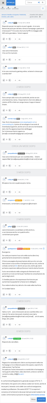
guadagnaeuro (12, 248)
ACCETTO (41, 399)
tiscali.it (21, 374)
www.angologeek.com (27, 122)
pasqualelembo (12, 153)
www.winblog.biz (8, 124)
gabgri (10, 226)
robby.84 (10, 23)
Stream (3, 8)
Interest (8, 8)
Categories (15, 8)
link (16, 266)
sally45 (10, 47)
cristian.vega (12, 118)
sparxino (10, 68)
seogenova (11, 200)
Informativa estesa (38, 395)
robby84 (10, 338)
